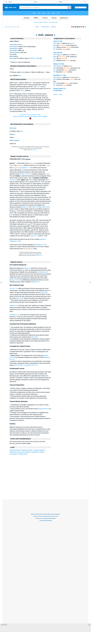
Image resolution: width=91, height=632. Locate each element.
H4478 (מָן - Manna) (35, 58)
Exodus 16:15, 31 (25, 174)
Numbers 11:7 (26, 167)
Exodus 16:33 (16, 241)
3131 (38, 86)
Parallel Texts (23, 454)
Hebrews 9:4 (35, 282)
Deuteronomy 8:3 (43, 272)
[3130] (2, 286)
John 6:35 (34, 337)
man (22, 72)
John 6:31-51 (14, 288)
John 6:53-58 (18, 365)
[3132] (89, 286)
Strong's (10, 26)
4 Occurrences (57, 90)
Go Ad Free (4, 624)
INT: (54, 49)
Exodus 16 (13, 180)
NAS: (54, 45)
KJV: (54, 47)
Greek (14, 26)
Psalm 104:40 (45, 207)
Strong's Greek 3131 (59, 88)
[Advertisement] (45, 488)
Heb (61, 41)
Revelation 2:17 (40, 244)
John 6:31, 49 (34, 236)
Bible (6, 26)
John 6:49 (56, 52)
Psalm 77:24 (35, 207)
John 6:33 (20, 298)
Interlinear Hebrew (26, 450)
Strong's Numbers (39, 450)
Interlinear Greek (15, 450)
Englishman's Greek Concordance (20, 452)
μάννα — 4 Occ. (58, 94)
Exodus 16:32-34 (15, 280)
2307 (22, 90)
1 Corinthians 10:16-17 (30, 365)
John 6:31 (44, 292)
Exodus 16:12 (25, 207)
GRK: (54, 43)
